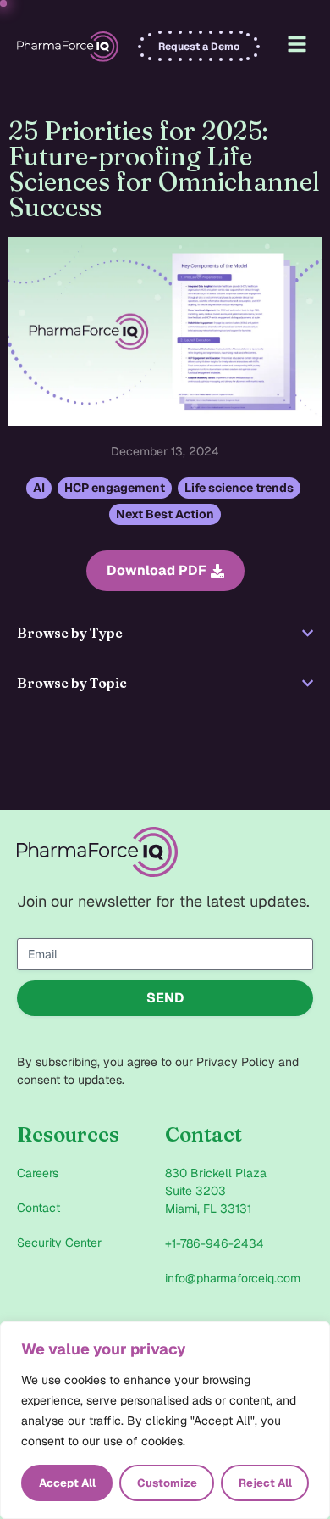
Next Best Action (165, 514)
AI (39, 487)
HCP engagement (114, 487)
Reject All (265, 1483)
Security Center (59, 1242)
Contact (38, 1207)
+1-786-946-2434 (214, 1243)
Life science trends (239, 487)
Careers (37, 1173)
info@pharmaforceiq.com (232, 1278)
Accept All (67, 1483)
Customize (167, 1483)
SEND (165, 998)
